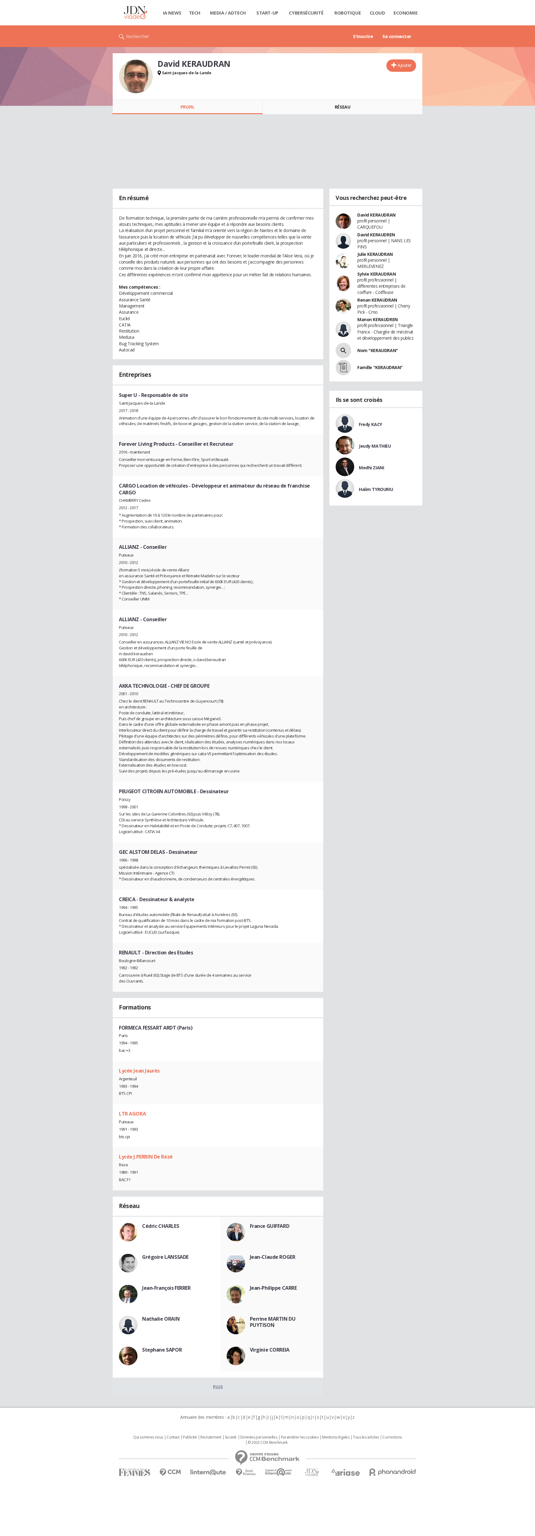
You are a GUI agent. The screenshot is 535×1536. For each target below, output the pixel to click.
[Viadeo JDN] (312, 1472)
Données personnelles (258, 1437)
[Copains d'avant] (278, 1472)
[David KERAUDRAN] (136, 76)
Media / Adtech (228, 13)
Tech (194, 13)
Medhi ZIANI (371, 468)
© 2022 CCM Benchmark (268, 1442)
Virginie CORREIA (269, 1349)
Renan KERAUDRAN (377, 300)
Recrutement (210, 1437)
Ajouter (404, 65)
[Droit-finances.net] (246, 1472)
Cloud (377, 13)
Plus (218, 1386)
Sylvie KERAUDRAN (376, 274)
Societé (231, 1437)
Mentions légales (335, 1437)
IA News (172, 13)
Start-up (267, 13)
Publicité (190, 1437)
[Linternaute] (208, 1472)
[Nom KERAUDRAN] (343, 350)
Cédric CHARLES (160, 1226)
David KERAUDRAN (376, 215)
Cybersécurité (306, 13)
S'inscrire (363, 36)
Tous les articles (366, 1437)
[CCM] (170, 1472)
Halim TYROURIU (376, 489)
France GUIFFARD (269, 1226)
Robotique (347, 13)
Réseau (342, 107)
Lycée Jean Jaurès (139, 1070)
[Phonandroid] (392, 1472)
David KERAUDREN (376, 235)
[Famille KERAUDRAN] (343, 367)
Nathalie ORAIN (161, 1318)
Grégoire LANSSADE (165, 1257)
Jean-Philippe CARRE (273, 1287)
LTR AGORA (132, 1113)
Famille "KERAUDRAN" (380, 367)
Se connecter (396, 36)
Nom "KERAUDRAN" (377, 350)
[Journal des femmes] (134, 1472)
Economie (406, 13)
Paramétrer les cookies (300, 1437)
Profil (187, 107)
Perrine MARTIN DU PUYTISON (273, 1321)
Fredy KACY (370, 424)
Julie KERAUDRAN (375, 254)
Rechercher (137, 36)
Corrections (392, 1437)
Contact (173, 1437)
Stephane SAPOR (162, 1349)
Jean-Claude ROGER (272, 1257)
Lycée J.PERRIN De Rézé (146, 1156)
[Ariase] (345, 1472)
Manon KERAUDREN (377, 319)
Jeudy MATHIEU (375, 446)
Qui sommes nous (148, 1437)
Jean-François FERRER (166, 1287)
